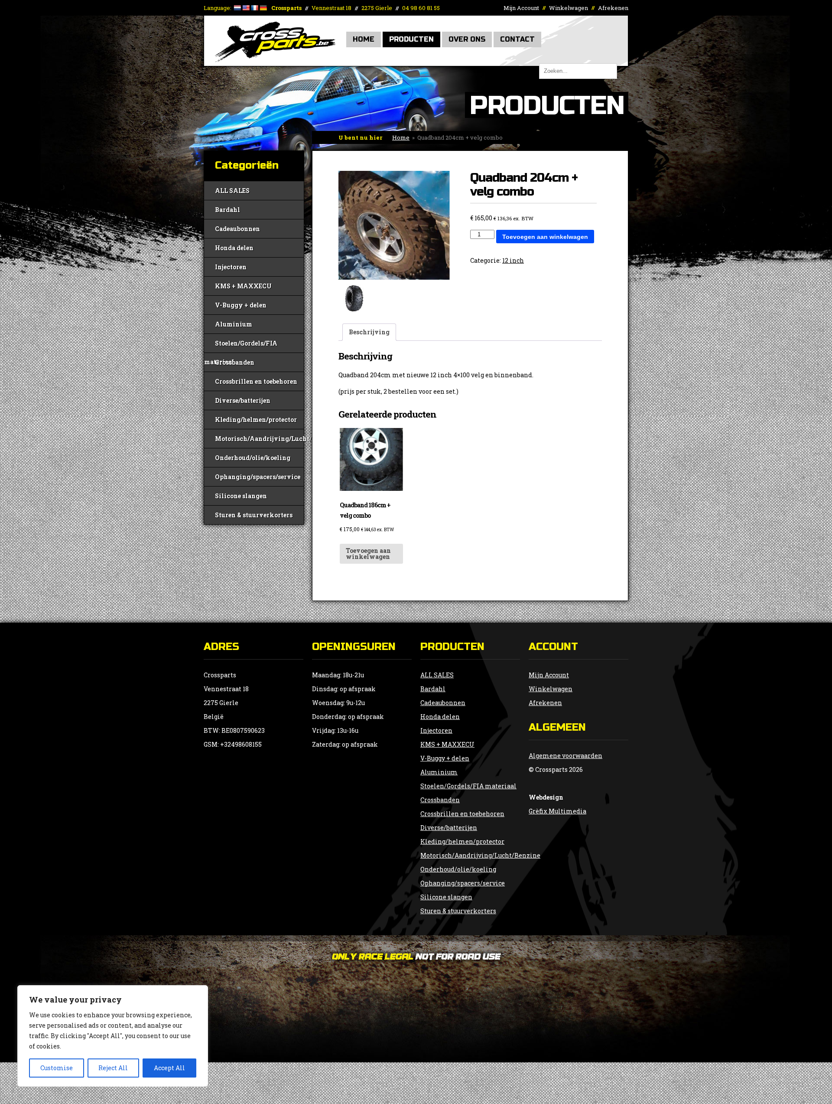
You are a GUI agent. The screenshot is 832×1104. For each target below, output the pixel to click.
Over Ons (466, 39)
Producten (411, 39)
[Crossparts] (275, 60)
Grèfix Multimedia (557, 811)
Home (363, 39)
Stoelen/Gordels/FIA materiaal (240, 346)
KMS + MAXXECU (243, 286)
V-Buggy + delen (240, 305)
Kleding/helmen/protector (256, 419)
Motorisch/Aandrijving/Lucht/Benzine (259, 438)
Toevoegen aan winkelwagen (545, 236)
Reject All (113, 1068)
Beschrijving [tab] (369, 332)
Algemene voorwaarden (565, 755)
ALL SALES (232, 190)
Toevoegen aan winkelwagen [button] (368, 553)
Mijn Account (521, 8)
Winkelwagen (568, 8)
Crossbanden (234, 362)
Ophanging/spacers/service (257, 477)
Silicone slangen (241, 496)
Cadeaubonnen (237, 229)
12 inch (513, 260)
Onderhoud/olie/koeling (252, 458)
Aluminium (233, 324)
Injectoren (231, 267)
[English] (246, 7)
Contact (517, 39)
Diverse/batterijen (242, 400)
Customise (56, 1068)
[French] (254, 7)
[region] (112, 1036)
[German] (263, 7)
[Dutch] (237, 7)
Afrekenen (613, 8)
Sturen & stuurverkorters (253, 515)
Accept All (169, 1068)
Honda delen (234, 248)
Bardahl (227, 210)
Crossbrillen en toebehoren (256, 381)
